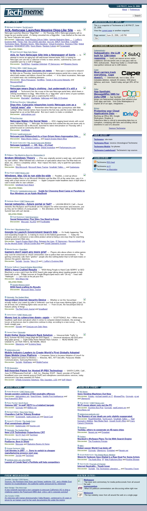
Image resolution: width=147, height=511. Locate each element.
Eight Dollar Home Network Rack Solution (29, 335)
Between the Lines (46, 241)
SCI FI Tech (23, 403)
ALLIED (33, 222)
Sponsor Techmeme (117, 128)
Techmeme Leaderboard (104, 150)
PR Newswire (12, 368)
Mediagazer (89, 480)
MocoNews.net (84, 410)
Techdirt (19, 261)
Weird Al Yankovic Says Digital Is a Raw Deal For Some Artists (109, 457)
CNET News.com (29, 68)
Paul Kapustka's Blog (14, 398)
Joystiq (26, 261)
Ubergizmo (20, 344)
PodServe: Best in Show (17, 441)
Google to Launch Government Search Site (31, 232)
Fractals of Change (97, 464)
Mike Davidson (41, 44)
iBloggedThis (119, 396)
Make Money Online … (30, 139)
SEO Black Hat (22, 279)
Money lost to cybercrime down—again (27, 317)
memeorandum (90, 486)
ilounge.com (35, 426)
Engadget (106, 432)
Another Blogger (132, 459)
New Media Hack (101, 421)
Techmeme (99, 139)
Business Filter (71, 44)
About (124, 9)
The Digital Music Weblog (105, 455)
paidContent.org (24, 134)
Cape (96, 70)
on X (109, 166)
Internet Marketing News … (60, 40)
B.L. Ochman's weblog (30, 147)
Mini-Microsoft (21, 167)
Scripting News (35, 344)
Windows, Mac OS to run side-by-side (28, 175)
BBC (82, 446)
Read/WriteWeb (18, 86)
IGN (22, 448)
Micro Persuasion (28, 80)
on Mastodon (112, 169)
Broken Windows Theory (20, 157)
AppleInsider (20, 426)
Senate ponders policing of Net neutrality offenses (30, 394)
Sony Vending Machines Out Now (94, 394)
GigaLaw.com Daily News (36, 327)
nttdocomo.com (13, 350)
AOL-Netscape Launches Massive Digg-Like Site (39, 30)
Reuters (83, 428)
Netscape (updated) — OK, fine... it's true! (31, 145)
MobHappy (27, 362)
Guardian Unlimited (39, 64)
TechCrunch (28, 27)
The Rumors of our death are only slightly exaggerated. (105, 416)
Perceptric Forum (131, 469)
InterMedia (35, 98)
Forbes (82, 437)
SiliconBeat (31, 102)
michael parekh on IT (104, 396)
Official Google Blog (32, 243)
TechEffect (25, 64)
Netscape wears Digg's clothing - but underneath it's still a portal (43, 89)
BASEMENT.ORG (22, 46)
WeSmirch (88, 493)
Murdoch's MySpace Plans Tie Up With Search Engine (105, 439)
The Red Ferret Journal (25, 309)
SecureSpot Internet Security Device (25, 300)
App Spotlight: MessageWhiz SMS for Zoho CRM (107, 94)
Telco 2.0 (34, 261)
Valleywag (20, 40)
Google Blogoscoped (20, 285)
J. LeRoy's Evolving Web (52, 261)
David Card (48, 417)
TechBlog (41, 80)
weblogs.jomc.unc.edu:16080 (19, 460)
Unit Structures (32, 217)
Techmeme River (101, 143)
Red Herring (17, 118)
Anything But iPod (95, 408)
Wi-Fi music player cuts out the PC (95, 405)
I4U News (83, 392)
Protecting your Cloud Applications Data (106, 112)
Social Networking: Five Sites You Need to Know (34, 219)
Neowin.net (92, 432)
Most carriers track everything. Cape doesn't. (105, 75)
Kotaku (91, 396)
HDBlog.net (32, 408)
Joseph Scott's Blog (117, 421)
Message (25, 222)
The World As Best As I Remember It (30, 155)
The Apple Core (29, 421)
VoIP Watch (66, 380)
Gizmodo (21, 332)
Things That (22, 42)
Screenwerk (65, 46)
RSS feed (111, 162)
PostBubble (45, 222)
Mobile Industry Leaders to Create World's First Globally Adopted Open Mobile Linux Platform (42, 354)
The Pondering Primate (97, 441)
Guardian (23, 249)
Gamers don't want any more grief (25, 252)
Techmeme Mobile (102, 146)
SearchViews (35, 396)
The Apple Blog (94, 459)
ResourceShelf (16, 82)
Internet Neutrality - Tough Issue (94, 466)
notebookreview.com (27, 191)
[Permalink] (5, 27)
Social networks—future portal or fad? (28, 204)
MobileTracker (42, 362)
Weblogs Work (27, 439)
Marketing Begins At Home (38, 444)
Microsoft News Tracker (38, 167)
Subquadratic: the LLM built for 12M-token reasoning (107, 56)
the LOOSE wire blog (37, 42)
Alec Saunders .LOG (48, 380)
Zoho (96, 89)
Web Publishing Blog (113, 459)
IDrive (96, 108)
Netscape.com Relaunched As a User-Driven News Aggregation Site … (45, 136)
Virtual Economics (56, 44)
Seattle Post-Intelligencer (52, 396)
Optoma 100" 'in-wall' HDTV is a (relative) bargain (29, 405)
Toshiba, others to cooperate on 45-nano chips (101, 430)
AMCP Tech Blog (62, 42)
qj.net (136, 396)
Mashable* (25, 98)
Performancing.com (67, 147)
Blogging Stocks (27, 44)
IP (103, 459)
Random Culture (49, 46)
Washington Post (22, 229)
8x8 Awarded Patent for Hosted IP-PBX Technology (34, 370)
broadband (43, 309)
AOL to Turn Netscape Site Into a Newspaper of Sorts (42, 54)
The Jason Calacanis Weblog (39, 143)
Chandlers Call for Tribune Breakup (22, 414)
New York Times (30, 52)
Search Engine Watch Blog (55, 139)
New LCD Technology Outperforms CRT (25, 432)
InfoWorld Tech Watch (25, 185)
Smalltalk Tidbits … (57, 167)
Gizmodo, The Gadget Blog (17, 297)
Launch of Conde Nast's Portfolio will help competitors (32, 462)
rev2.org (50, 42)
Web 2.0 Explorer (60, 98)
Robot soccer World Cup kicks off (94, 448)
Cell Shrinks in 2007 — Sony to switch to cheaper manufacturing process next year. (30, 451)
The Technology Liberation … (108, 469)
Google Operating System (55, 243)
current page (107, 30)
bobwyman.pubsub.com (89, 414)
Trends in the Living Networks (58, 80)
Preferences (135, 9)
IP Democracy (54, 64)
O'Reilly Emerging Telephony (27, 380)
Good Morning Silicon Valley (36, 40)
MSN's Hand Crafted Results (21, 269)
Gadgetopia (74, 167)
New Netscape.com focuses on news (31, 70)
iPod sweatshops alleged (17, 423)
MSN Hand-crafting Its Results (25, 287)
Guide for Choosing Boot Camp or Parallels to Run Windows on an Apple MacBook (47, 192)
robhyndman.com (28, 114)
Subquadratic (99, 50)
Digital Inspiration (48, 147)
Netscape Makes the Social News (29, 121)
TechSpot (34, 435)
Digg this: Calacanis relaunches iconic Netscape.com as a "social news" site (43, 106)
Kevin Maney (36, 46)
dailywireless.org (22, 396)
